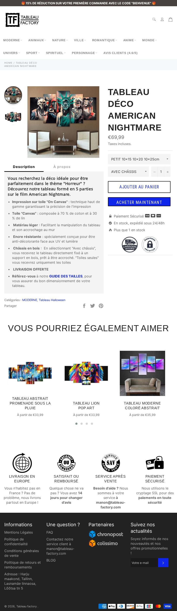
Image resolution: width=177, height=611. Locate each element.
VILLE (79, 40)
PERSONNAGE (83, 53)
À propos (62, 167)
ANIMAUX (36, 40)
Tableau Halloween (52, 300)
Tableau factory (27, 606)
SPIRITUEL (54, 53)
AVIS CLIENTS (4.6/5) (120, 53)
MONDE (148, 40)
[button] (76, 424)
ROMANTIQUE (103, 40)
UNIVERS (10, 53)
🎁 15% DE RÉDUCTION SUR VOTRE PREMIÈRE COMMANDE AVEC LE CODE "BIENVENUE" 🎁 (88, 3)
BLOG (51, 560)
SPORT (32, 53)
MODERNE (11, 40)
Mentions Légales (18, 532)
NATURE (59, 40)
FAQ (49, 532)
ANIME (128, 40)
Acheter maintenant (139, 202)
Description (24, 167)
